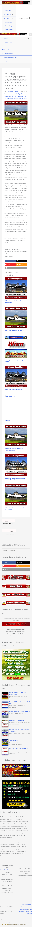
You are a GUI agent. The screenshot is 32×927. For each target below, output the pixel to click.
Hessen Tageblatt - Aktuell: (7, 870)
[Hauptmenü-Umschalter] (30, 34)
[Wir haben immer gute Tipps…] (16, 770)
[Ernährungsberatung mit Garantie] (16, 794)
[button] (10, 261)
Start (23, 904)
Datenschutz (28, 904)
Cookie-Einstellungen (5, 922)
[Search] (29, 18)
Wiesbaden (19, 98)
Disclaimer (23, 906)
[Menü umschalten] (12, 7)
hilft (16, 94)
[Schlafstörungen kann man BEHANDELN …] (16, 664)
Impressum (29, 906)
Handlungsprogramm (10, 94)
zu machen (24, 98)
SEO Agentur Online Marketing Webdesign (25, 911)
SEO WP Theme (23, 909)
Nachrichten (14, 96)
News (19, 96)
